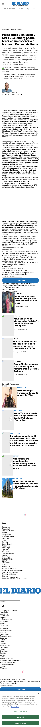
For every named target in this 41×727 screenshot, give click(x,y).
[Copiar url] (7, 102)
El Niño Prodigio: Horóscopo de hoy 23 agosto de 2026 (27, 393)
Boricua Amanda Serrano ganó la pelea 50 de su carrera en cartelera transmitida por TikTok (25, 345)
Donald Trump (24, 9)
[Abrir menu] (3, 4)
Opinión (5, 550)
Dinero (2, 649)
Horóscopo (4, 621)
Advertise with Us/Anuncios (12, 570)
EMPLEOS (6, 557)
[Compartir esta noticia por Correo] (20, 96)
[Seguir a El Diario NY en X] (9, 514)
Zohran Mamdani (9, 9)
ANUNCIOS (6, 567)
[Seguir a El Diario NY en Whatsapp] (9, 518)
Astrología (21, 388)
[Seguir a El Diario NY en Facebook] (4, 514)
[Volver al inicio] (20, 587)
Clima (2, 657)
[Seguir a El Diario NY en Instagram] (15, 514)
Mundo (4, 533)
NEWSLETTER (7, 555)
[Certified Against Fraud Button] (9, 580)
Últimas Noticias (6, 620)
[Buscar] (3, 606)
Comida (16, 456)
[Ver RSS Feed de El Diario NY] (14, 518)
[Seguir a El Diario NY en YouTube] (20, 514)
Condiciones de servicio (11, 288)
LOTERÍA (5, 565)
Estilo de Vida (7, 544)
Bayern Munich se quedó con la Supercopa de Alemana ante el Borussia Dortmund (26, 367)
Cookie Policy (15, 707)
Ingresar (14, 610)
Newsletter (4, 612)
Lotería (2, 655)
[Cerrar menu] (2, 598)
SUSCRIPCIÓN (7, 559)
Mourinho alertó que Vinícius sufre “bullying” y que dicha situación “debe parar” (26, 322)
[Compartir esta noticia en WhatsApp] (4, 96)
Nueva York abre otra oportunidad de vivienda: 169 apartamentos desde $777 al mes (25, 485)
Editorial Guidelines (9, 574)
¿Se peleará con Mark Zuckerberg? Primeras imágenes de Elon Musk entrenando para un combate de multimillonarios (19, 259)
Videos (2, 623)
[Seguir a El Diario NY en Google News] (30, 514)
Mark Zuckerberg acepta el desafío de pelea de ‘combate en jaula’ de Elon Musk (20, 264)
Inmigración (15, 433)
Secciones (4, 625)
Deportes (13, 29)
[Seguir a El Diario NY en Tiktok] (25, 514)
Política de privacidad (16, 286)
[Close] (38, 693)
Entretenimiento (8, 536)
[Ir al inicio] (20, 504)
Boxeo (20, 29)
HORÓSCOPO (7, 563)
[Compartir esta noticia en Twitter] (15, 96)
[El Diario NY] (20, 4)
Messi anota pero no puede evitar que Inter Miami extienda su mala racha (26, 299)
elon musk (6, 268)
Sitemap (5, 576)
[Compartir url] (4, 107)
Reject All (20, 717)
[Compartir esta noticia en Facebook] (9, 96)
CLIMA (4, 561)
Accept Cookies (20, 723)
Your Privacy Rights (20, 711)
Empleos (3, 618)
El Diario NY (5, 29)
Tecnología (6, 548)
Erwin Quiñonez (11, 93)
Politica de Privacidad (10, 572)
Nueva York (18, 410)
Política (3, 632)
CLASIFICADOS (8, 553)
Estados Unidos (8, 531)
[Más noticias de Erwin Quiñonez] (7, 83)
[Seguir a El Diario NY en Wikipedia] (4, 518)
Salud (4, 540)
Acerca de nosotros (9, 569)
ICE (35, 9)
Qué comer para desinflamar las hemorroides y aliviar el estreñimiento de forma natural (24, 463)
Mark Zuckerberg (16, 268)
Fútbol (2, 640)
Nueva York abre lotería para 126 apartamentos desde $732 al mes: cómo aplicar (25, 417)
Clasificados (4, 616)
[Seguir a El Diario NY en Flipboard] (35, 514)
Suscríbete (6, 610)
